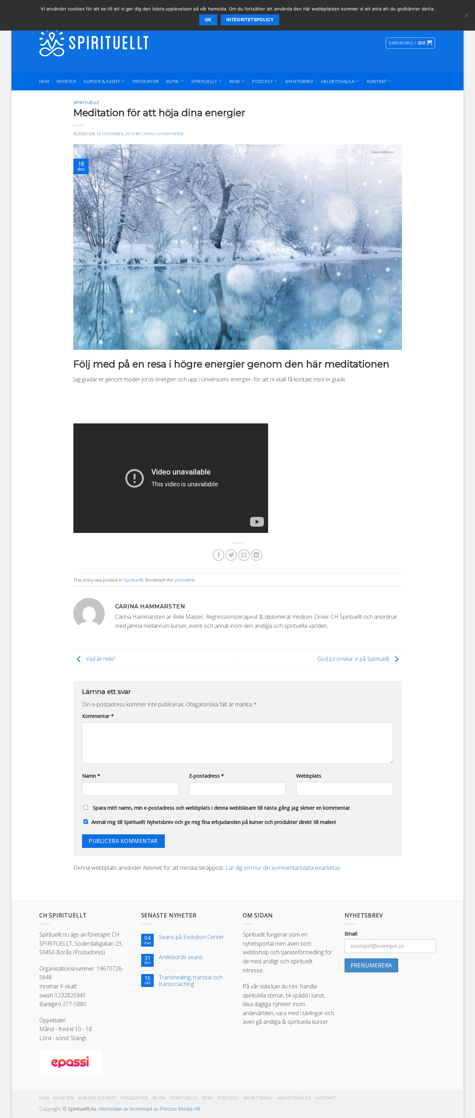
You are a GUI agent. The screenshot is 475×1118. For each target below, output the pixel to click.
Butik (172, 81)
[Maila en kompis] (244, 555)
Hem (44, 81)
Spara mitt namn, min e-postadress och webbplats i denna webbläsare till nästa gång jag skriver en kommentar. (222, 807)
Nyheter (66, 81)
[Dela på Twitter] (231, 555)
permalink (185, 580)
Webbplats (308, 775)
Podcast (262, 81)
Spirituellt (204, 81)
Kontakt (377, 81)
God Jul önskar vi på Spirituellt (354, 659)
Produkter (145, 81)
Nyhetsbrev (299, 81)
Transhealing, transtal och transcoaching (191, 980)
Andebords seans (181, 957)
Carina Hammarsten (163, 133)
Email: (351, 933)
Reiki (235, 81)
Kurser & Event (102, 81)
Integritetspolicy (250, 19)
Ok (208, 19)
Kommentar (98, 716)
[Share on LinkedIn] (256, 555)
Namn (91, 775)
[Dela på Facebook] (218, 555)
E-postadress (206, 775)
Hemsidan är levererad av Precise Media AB (149, 1108)
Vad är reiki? (99, 659)
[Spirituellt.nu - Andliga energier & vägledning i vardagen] (95, 43)
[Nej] (466, 17)
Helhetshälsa (337, 81)
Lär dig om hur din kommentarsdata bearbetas (283, 868)
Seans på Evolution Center (191, 937)
